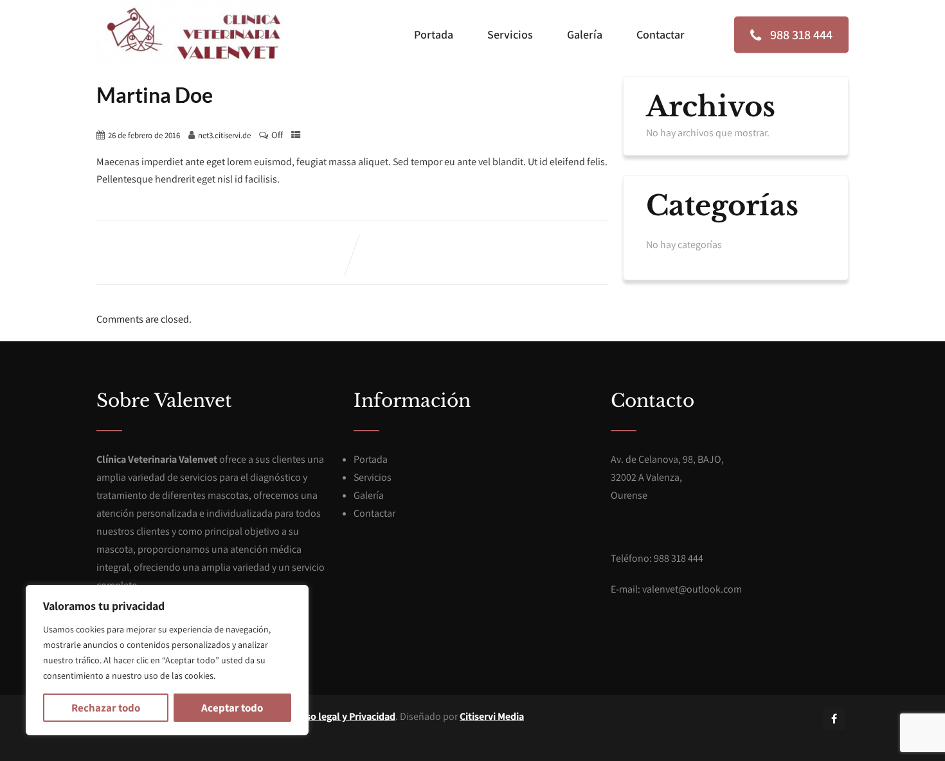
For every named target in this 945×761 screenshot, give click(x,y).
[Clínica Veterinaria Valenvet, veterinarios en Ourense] (189, 33)
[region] (167, 660)
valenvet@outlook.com (692, 589)
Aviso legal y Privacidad (343, 716)
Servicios (510, 34)
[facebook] (834, 719)
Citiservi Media (492, 716)
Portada (433, 34)
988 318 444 (800, 34)
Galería (584, 34)
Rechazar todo (105, 708)
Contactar (660, 34)
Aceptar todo (232, 708)
